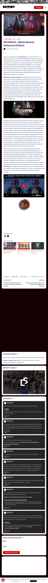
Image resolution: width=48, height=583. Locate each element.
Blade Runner (6, 276)
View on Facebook (7, 415)
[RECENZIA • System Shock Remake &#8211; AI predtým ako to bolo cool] (37, 245)
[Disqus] (24, 303)
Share (6, 416)
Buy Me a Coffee (40, 357)
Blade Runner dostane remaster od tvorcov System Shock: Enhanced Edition (10, 251)
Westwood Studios (23, 276)
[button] (38, 7)
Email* (4, 546)
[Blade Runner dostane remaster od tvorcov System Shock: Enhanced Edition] (10, 245)
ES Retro (7, 522)
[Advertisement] (24, 223)
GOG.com (30, 77)
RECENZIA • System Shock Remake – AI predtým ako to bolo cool (36, 251)
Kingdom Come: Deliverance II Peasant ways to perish (18, 497)
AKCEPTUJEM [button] (33, 581)
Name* (5, 541)
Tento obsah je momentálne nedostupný (16, 500)
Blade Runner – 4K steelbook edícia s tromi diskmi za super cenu (23, 251)
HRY (14, 39)
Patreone (29, 357)
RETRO (18, 39)
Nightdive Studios (14, 276)
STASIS (7, 409)
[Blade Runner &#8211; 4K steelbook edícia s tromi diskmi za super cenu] (23, 245)
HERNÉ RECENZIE (8, 39)
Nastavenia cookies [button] (24, 581)
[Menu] (45, 7)
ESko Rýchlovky (10, 402)
